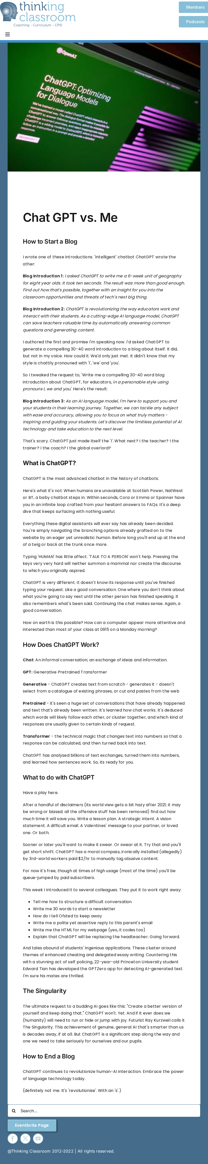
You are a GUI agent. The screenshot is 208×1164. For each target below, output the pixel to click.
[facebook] (13, 1139)
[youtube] (38, 1139)
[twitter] (25, 1139)
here (53, 793)
